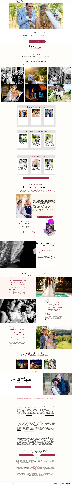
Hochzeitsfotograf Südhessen (40, 475)
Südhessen (35, 425)
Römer (43, 406)
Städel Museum (25, 407)
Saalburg (50, 415)
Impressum (32, 452)
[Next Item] (61, 16)
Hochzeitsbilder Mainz (44, 472)
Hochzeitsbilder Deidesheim (33, 474)
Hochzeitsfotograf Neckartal (35, 467)
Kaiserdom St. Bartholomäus (49, 406)
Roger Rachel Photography (28, 450)
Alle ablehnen (62, 483)
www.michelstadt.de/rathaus (29, 431)
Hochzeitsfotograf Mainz (21, 472)
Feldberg (46, 415)
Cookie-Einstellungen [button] (56, 483)
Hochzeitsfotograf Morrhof (42, 473)
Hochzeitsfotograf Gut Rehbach (35, 473)
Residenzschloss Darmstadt (45, 424)
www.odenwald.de (46, 435)
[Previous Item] (11, 16)
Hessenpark (21, 416)
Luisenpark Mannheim (44, 445)
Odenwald (52, 424)
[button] (27, 368)
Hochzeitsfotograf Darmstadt (34, 475)
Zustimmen (67, 483)
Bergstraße (28, 444)
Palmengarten (19, 407)
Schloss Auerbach (20, 425)
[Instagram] (34, 458)
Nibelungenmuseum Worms (28, 425)
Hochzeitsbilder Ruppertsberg (39, 474)
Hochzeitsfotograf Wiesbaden (27, 472)
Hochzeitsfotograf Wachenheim (26, 474)
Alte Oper (30, 407)
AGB (40, 452)
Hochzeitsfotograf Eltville (33, 472)
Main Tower (34, 407)
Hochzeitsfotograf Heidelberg (29, 467)
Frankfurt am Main (25, 406)
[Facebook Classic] (36, 458)
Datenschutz (37, 452)
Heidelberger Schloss (46, 444)
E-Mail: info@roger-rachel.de (40, 451)
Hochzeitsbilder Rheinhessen (39, 472)
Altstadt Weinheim (36, 445)
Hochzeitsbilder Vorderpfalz (23, 473)
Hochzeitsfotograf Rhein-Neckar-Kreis (43, 467)
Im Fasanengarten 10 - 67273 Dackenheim (41, 450)
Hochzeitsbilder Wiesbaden (50, 472)
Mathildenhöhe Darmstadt (34, 424)
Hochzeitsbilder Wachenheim (45, 474)
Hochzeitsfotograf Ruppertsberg (19, 474)
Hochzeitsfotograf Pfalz (29, 473)
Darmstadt (53, 423)
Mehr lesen (10, 294)
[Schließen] (71, 483)
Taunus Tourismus (29, 415)
